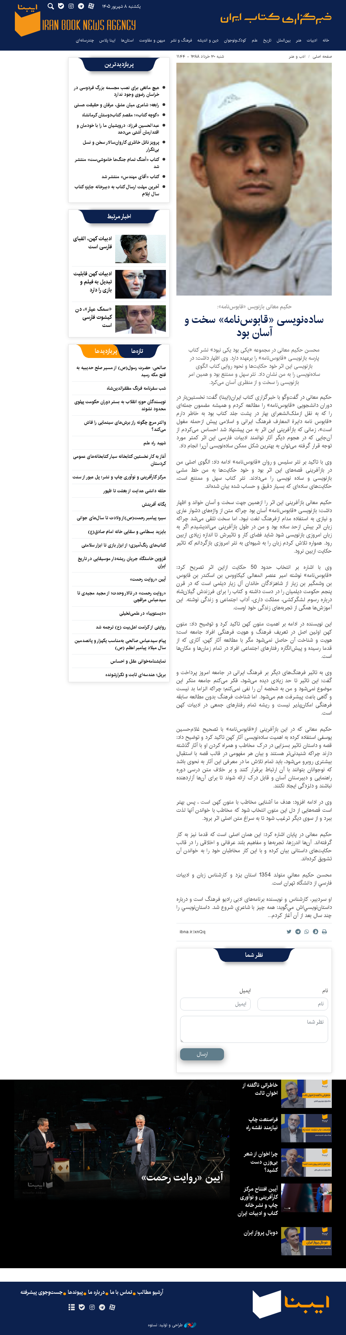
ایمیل (245, 991)
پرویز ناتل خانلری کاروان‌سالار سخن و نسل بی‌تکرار (121, 146)
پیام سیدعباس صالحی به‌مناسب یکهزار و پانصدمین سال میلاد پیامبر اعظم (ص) (120, 644)
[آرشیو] (71, 1308)
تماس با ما (121, 1292)
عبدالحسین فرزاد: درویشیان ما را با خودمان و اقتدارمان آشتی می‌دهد (118, 129)
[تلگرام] (102, 1308)
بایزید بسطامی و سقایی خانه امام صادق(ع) (127, 531)
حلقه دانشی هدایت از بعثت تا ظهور (134, 491)
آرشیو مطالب (150, 1292)
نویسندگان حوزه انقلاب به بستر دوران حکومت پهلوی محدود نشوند (120, 405)
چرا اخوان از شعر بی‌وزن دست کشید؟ (261, 1162)
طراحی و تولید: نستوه (165, 1325)
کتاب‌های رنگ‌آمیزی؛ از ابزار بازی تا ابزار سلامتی (123, 545)
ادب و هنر (297, 56)
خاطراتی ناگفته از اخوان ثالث (260, 1089)
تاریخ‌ (267, 40)
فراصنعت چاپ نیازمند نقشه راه (262, 1123)
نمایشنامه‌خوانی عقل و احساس (138, 661)
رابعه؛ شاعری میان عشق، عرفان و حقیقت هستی (116, 105)
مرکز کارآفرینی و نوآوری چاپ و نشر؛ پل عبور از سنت (119, 477)
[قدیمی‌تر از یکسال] (140, 249)
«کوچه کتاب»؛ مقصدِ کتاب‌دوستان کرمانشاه (120, 115)
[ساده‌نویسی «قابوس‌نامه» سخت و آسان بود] (254, 179)
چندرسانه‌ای (85, 40)
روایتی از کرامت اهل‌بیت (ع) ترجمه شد (131, 627)
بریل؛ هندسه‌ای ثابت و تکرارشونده (135, 674)
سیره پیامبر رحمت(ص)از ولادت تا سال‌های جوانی (121, 518)
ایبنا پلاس (107, 40)
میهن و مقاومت (152, 40)
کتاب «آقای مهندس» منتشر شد (130, 176)
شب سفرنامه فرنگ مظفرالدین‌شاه (136, 388)
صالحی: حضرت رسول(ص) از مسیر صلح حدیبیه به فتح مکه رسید (121, 371)
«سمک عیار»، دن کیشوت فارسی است (93, 317)
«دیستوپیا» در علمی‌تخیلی (142, 613)
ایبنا (276, 18)
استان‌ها (127, 40)
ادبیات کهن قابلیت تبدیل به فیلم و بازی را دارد (93, 282)
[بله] (81, 1308)
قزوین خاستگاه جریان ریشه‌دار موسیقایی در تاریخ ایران (122, 562)
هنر (298, 40)
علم (255, 40)
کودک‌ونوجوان (235, 40)
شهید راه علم (155, 443)
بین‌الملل (284, 40)
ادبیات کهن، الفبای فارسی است (92, 242)
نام (325, 991)
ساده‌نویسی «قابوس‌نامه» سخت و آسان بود (254, 326)
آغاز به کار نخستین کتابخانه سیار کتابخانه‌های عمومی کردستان (119, 460)
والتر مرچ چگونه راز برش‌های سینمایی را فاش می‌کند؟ (125, 426)
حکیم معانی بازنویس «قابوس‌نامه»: (254, 306)
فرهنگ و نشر (181, 40)
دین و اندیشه (208, 40)
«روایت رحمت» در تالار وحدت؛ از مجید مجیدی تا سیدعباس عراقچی (121, 596)
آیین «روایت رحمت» (148, 579)
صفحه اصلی (322, 56)
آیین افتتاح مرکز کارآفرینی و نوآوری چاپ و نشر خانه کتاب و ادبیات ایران (258, 1201)
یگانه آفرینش (153, 504)
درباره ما (96, 1292)
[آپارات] (112, 1308)
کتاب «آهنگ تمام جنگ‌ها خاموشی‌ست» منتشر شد (117, 163)
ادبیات (312, 40)
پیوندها (75, 1292)
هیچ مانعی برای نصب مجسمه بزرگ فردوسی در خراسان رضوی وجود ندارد (116, 91)
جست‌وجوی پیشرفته (42, 1292)
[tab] (137, 351)
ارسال (202, 1054)
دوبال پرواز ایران (261, 1232)
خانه (326, 40)
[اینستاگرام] (92, 1308)
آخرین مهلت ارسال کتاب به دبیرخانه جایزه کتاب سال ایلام (117, 190)
